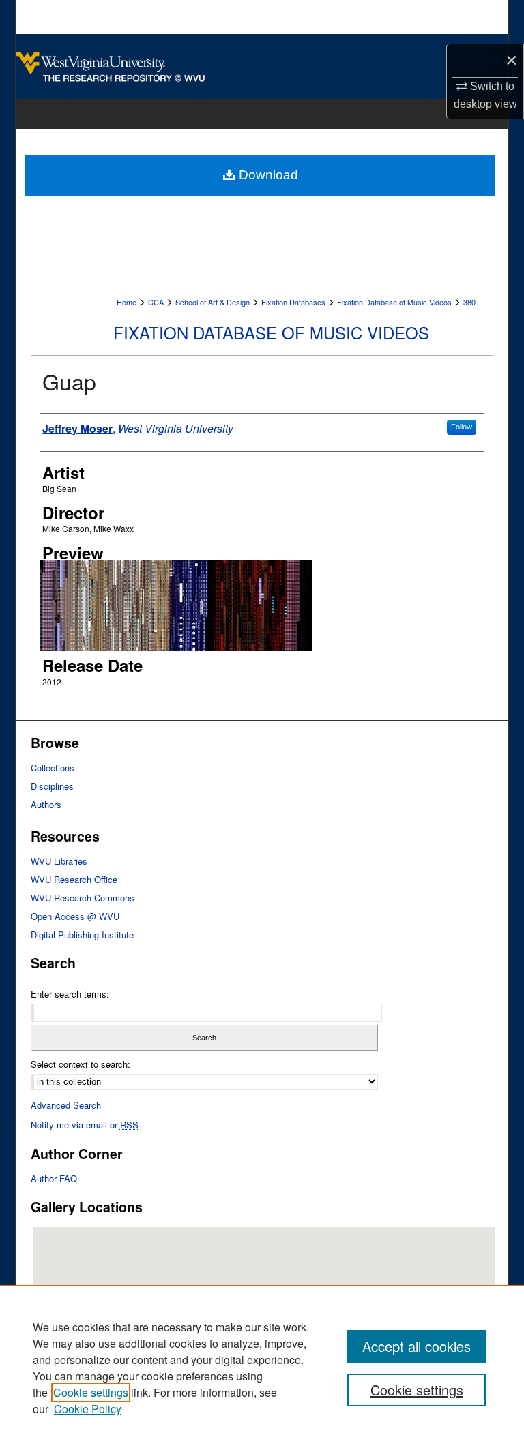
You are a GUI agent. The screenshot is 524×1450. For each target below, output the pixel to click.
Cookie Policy (87, 1409)
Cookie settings (90, 1392)
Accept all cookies (416, 1346)
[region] (262, 1367)
